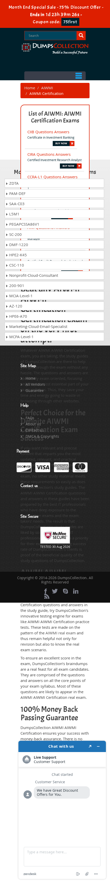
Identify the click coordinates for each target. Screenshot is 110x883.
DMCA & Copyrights (42, 436)
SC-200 (15, 234)
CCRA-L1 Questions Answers (52, 176)
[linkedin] (75, 591)
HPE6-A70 (17, 316)
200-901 (16, 285)
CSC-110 (16, 265)
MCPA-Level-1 (21, 336)
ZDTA (13, 183)
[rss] (46, 596)
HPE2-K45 (17, 254)
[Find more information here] (62, 810)
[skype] (65, 591)
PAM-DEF (17, 193)
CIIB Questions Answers (48, 131)
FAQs (30, 418)
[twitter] (55, 591)
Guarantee (35, 390)
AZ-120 (15, 305)
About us (33, 424)
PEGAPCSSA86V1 (23, 224)
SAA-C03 (16, 203)
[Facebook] (45, 591)
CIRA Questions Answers (49, 154)
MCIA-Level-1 (20, 295)
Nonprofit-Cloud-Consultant (33, 275)
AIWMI (47, 87)
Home (29, 87)
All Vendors (35, 384)
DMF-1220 (18, 244)
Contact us (35, 430)
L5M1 (13, 213)
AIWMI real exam (61, 632)
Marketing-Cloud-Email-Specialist (37, 326)
